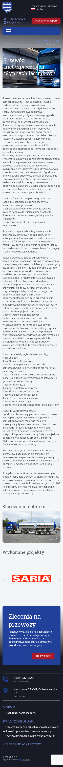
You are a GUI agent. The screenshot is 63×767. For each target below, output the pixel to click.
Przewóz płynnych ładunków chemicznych (30, 731)
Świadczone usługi (18, 721)
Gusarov (26, 759)
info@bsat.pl (14, 22)
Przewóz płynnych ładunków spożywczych (30, 735)
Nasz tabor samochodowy (21, 713)
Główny (37, 41)
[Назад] (52, 537)
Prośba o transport (46, 20)
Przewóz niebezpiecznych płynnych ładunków (32, 727)
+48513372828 (16, 18)
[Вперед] (57, 537)
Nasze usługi (51, 41)
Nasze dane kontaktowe (22, 744)
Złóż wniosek (43, 655)
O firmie (9, 707)
